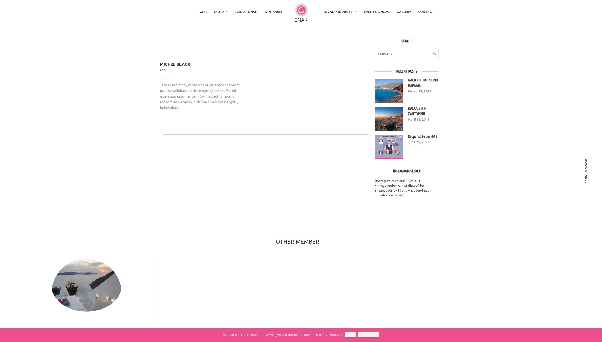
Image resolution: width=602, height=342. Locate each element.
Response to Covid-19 (422, 136)
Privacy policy (368, 335)
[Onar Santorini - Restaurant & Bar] (301, 12)
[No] (596, 335)
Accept (350, 335)
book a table (586, 171)
